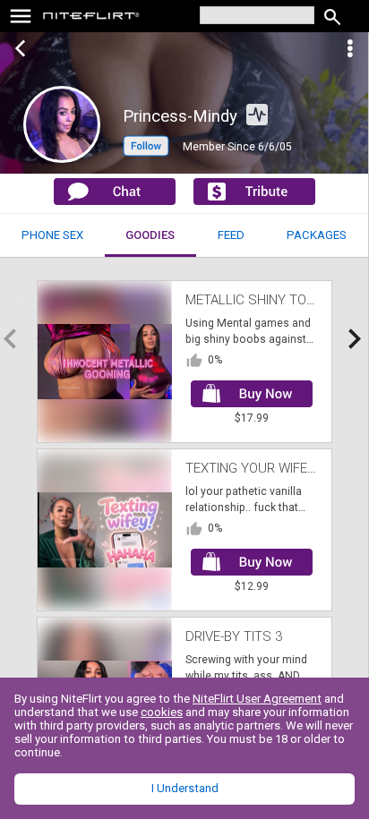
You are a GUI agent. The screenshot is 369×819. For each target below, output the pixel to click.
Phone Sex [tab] (52, 235)
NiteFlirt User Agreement (257, 698)
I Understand (185, 788)
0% (215, 360)
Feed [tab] (231, 235)
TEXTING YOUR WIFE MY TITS (273, 468)
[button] (146, 152)
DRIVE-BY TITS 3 (233, 636)
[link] (92, 18)
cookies (162, 712)
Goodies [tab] (150, 235)
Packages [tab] (317, 235)
